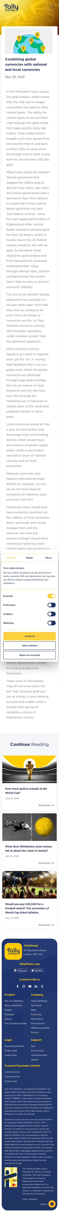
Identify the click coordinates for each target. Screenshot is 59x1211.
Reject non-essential (29, 655)
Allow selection (29, 645)
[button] (52, 7)
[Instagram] (23, 986)
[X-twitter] (42, 986)
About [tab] (48, 558)
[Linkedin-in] (36, 986)
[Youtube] (30, 986)
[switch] (52, 605)
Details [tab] (29, 558)
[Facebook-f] (17, 986)
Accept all (30, 636)
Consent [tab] (10, 558)
